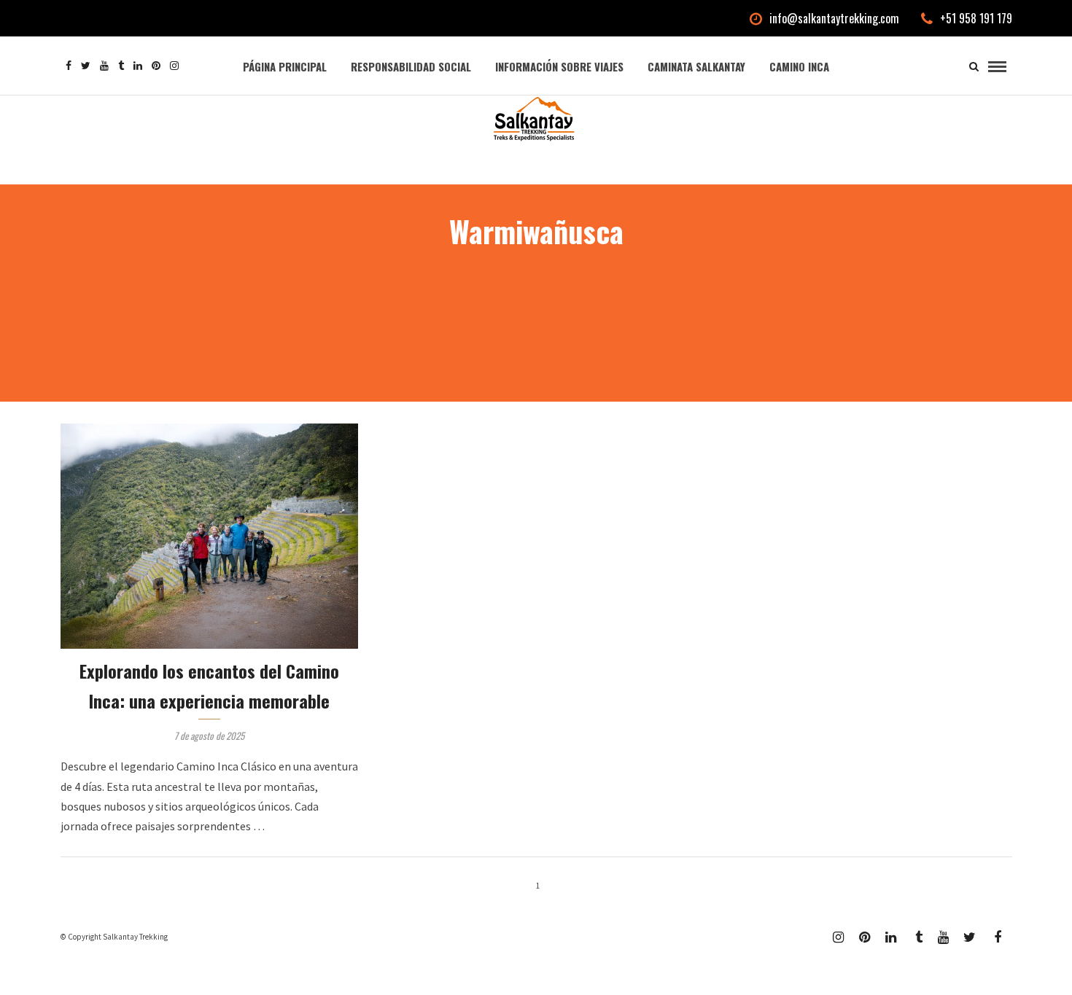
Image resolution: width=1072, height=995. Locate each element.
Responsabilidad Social (411, 66)
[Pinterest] (156, 66)
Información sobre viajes (559, 66)
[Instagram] (174, 66)
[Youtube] (104, 66)
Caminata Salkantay (696, 66)
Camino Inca (799, 66)
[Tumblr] (121, 66)
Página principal (285, 66)
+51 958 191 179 (976, 18)
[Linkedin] (137, 66)
